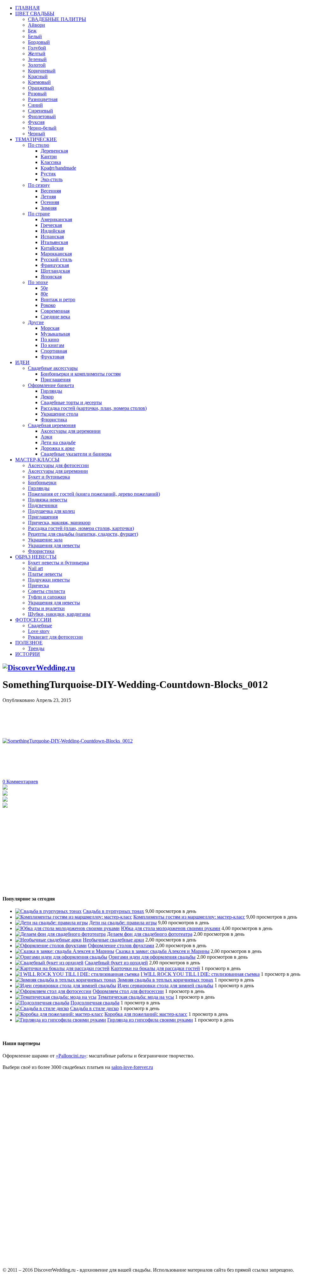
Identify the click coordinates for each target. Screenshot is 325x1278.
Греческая (51, 225)
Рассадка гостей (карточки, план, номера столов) (94, 408)
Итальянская (54, 242)
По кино (50, 339)
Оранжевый (41, 88)
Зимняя (48, 208)
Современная (55, 311)
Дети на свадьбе (58, 442)
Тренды (36, 648)
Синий (35, 105)
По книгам (52, 345)
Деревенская (54, 150)
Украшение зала (45, 539)
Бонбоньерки (42, 482)
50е (44, 288)
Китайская (52, 248)
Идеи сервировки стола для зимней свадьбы (165, 985)
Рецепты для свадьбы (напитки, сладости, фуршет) (83, 534)
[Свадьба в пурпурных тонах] (48, 911)
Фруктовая (52, 356)
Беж (32, 30)
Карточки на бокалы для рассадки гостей (155, 968)
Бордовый (39, 42)
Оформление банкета (51, 385)
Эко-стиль (52, 179)
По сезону (39, 185)
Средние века (55, 316)
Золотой (37, 65)
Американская (56, 219)
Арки (46, 436)
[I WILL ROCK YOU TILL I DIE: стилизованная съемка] (77, 974)
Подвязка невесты (47, 499)
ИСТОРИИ (27, 654)
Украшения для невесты (54, 545)
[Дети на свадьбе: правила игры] (51, 922)
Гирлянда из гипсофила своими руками (150, 1020)
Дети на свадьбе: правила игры (123, 922)
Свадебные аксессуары (53, 368)
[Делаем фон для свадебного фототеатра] (60, 934)
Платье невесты (45, 574)
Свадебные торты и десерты (71, 402)
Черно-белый (42, 128)
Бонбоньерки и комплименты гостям (81, 374)
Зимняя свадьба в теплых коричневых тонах (165, 979)
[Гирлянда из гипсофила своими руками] (60, 1020)
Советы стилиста (46, 591)
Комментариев (20, 781)
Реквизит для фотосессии (55, 637)
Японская (51, 276)
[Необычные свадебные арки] (48, 939)
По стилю (38, 145)
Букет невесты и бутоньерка (58, 562)
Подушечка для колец (51, 511)
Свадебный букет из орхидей (116, 962)
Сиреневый (40, 110)
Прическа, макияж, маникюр (59, 522)
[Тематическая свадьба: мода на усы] (55, 997)
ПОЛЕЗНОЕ (29, 642)
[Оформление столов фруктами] (51, 945)
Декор (47, 396)
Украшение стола (59, 414)
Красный (38, 76)
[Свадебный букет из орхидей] (49, 962)
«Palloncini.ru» (71, 1055)
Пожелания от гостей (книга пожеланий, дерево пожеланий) (94, 494)
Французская (55, 265)
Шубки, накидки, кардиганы (59, 614)
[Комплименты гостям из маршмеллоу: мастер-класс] (73, 917)
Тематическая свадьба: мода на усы (136, 997)
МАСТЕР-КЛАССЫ (37, 459)
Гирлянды (51, 391)
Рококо (48, 305)
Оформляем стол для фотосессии (128, 991)
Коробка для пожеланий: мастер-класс (145, 1014)
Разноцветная (42, 99)
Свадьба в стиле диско (94, 1008)
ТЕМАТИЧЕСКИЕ (36, 139)
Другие (36, 322)
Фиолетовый (42, 116)
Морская (50, 328)
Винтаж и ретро (58, 299)
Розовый (37, 93)
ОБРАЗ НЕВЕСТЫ (35, 557)
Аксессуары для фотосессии (58, 465)
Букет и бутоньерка (49, 476)
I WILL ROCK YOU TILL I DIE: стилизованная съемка (200, 974)
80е (44, 293)
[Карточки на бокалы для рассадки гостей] (62, 968)
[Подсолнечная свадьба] (42, 1002)
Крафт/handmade (58, 168)
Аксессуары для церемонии (71, 431)
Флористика (54, 419)
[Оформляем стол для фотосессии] (53, 991)
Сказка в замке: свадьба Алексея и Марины (162, 951)
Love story (39, 631)
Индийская (53, 231)
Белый (35, 36)
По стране (39, 213)
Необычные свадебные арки (113, 939)
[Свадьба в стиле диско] (42, 1008)
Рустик (48, 173)
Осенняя (50, 202)
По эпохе (38, 282)
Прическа (38, 585)
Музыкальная (55, 333)
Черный (36, 133)
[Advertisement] (118, 717)
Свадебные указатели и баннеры (76, 454)
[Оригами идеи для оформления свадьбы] (61, 957)
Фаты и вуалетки (46, 608)
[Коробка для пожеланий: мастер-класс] (59, 1014)
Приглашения (55, 379)
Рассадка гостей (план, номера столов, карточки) (81, 528)
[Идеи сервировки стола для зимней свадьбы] (65, 985)
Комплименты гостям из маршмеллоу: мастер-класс (189, 917)
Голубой (37, 48)
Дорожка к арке (58, 448)
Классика (51, 162)
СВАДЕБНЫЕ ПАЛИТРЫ (57, 19)
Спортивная (54, 351)
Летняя (48, 196)
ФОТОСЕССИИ (33, 619)
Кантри (49, 156)
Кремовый (39, 82)
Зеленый (37, 59)
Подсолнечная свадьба (94, 1002)
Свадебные (40, 625)
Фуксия (36, 122)
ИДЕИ (22, 362)
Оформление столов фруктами (121, 945)
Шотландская (55, 271)
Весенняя (51, 191)
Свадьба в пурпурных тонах (113, 911)
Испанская (52, 236)
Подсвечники (42, 505)
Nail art (35, 568)
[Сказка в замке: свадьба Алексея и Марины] (64, 951)
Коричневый (42, 70)
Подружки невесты (49, 579)
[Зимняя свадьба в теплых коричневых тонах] (65, 979)
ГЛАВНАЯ (27, 7)
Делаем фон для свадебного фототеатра (149, 934)
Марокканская (56, 253)
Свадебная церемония (52, 425)
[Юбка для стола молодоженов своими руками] (67, 928)
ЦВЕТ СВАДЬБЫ (34, 13)
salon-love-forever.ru (132, 1067)
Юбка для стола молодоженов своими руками (170, 928)
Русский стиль (56, 259)
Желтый (36, 53)
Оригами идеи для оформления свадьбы (152, 957)
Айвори (36, 25)
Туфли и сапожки (47, 597)
